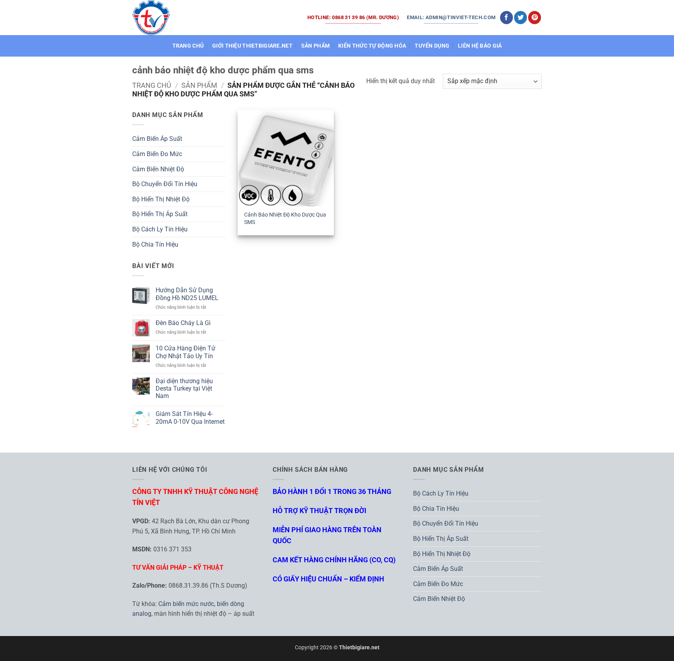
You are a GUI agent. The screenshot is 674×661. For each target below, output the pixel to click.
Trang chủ (151, 85)
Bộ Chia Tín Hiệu (155, 244)
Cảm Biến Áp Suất (157, 138)
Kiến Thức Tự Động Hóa (372, 46)
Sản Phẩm (315, 46)
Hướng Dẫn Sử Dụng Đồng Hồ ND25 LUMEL (187, 293)
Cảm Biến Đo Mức (157, 154)
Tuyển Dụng (432, 46)
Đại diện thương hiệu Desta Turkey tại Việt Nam (184, 388)
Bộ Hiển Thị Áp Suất (160, 214)
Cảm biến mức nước (186, 604)
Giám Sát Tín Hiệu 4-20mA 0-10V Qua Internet (190, 417)
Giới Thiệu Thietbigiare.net (252, 46)
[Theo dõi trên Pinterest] (534, 17)
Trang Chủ (188, 46)
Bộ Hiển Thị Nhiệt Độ (161, 199)
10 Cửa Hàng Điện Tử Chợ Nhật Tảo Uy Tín (185, 352)
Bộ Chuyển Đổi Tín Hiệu (164, 184)
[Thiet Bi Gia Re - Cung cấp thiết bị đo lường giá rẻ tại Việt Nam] (151, 17)
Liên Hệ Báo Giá (480, 46)
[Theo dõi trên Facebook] (506, 17)
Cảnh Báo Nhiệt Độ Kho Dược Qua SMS (285, 218)
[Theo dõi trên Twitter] (520, 17)
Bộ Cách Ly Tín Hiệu (160, 229)
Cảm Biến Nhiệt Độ (158, 169)
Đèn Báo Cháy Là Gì (183, 323)
